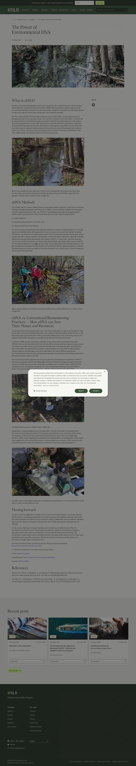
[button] (40, 391)
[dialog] (68, 383)
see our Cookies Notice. (51, 385)
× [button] (104, 371)
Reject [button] (81, 391)
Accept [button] (96, 391)
